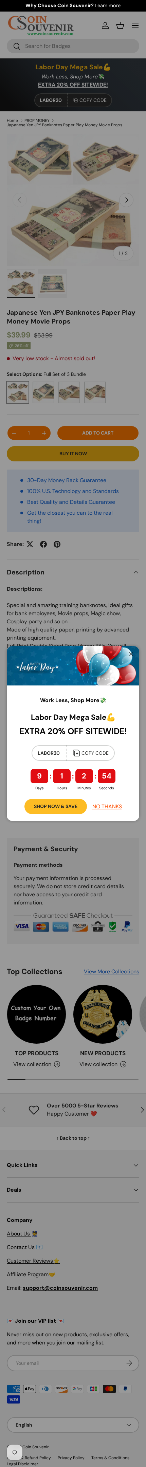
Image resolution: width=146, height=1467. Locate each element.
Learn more (108, 5)
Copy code (95, 753)
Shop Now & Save (55, 806)
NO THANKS (107, 806)
